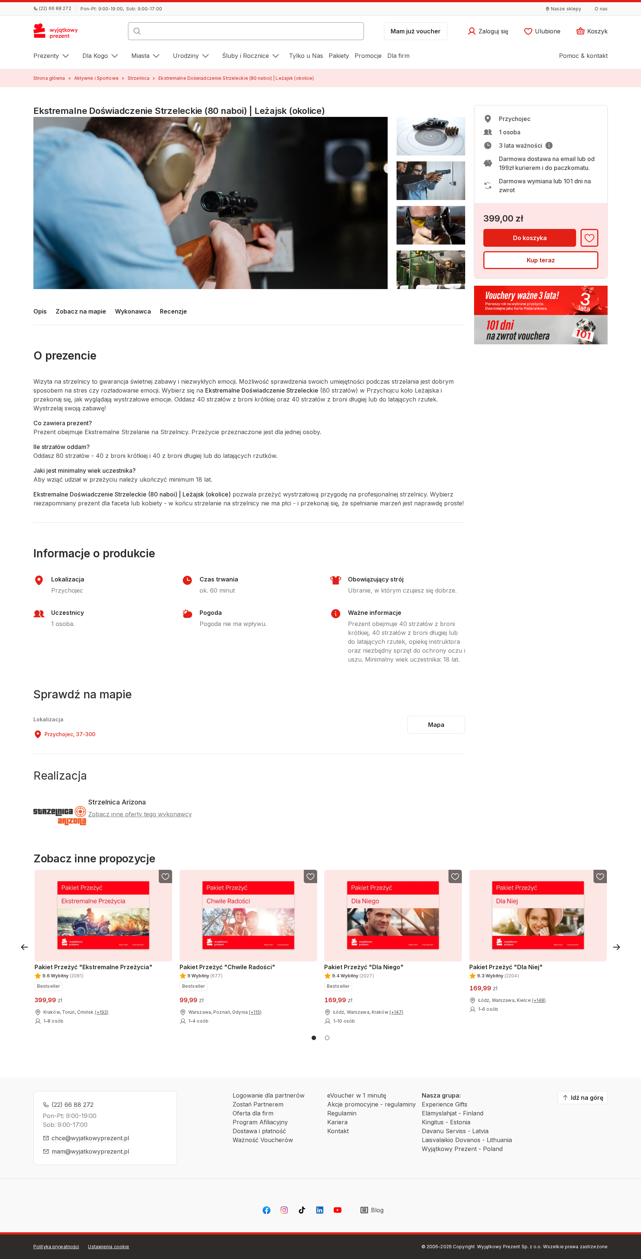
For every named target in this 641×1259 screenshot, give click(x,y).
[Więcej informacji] (549, 145)
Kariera (337, 1122)
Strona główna (49, 78)
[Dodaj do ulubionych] (589, 238)
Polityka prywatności (56, 1246)
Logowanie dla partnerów (269, 1095)
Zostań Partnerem (258, 1104)
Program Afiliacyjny (260, 1122)
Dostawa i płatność (259, 1131)
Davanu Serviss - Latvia (455, 1131)
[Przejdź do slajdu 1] (313, 1038)
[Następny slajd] (616, 947)
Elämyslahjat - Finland (452, 1113)
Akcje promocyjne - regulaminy (371, 1104)
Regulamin (341, 1113)
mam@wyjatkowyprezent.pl (90, 1151)
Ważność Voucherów (263, 1140)
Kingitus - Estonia (446, 1122)
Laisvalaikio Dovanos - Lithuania (467, 1140)
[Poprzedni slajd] (24, 947)
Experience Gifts (444, 1104)
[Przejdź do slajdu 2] (327, 1038)
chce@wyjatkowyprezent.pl (90, 1138)
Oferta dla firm (253, 1113)
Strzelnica (138, 78)
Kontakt (338, 1131)
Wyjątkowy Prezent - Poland (462, 1149)
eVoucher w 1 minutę (356, 1095)
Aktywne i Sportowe (96, 78)
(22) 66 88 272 (72, 1104)
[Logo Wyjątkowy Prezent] (59, 33)
